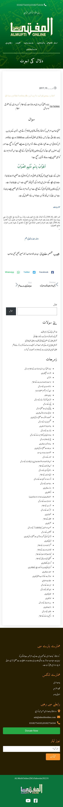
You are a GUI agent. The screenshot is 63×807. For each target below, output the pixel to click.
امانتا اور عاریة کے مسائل (44, 386)
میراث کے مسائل (46, 585)
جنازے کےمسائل (46, 431)
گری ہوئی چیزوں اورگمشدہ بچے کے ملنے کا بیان (39, 567)
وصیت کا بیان (47, 607)
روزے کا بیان (47, 488)
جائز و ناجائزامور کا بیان (45, 426)
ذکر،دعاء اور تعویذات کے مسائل (42, 479)
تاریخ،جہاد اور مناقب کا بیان (43, 413)
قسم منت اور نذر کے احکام (44, 545)
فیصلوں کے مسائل (46, 532)
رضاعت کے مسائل (45, 484)
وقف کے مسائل (46, 612)
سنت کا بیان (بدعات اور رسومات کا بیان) (40, 497)
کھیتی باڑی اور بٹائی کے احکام (43, 559)
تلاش (55, 305)
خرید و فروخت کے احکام (45, 466)
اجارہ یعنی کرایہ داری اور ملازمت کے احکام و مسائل (30, 95)
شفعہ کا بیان (48, 514)
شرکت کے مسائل (46, 510)
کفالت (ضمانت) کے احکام (43, 554)
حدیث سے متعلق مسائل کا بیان (43, 448)
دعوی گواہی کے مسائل (45, 470)
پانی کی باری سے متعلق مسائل (43, 408)
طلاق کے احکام (47, 519)
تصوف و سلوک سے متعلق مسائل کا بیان (41, 417)
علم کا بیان (48, 523)
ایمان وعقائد (47, 395)
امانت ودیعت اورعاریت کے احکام (41, 382)
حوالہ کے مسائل (47, 457)
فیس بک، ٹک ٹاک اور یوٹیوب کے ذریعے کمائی (45, 336)
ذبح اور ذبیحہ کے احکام (45, 475)
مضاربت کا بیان (46, 572)
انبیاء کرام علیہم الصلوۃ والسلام (43, 391)
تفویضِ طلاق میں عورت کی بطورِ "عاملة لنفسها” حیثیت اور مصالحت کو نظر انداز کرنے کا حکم (34, 345)
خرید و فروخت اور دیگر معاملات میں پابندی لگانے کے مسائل (35, 461)
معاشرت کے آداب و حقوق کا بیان (42, 576)
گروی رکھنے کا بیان (46, 563)
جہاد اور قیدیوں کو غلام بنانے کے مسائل (40, 435)
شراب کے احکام (46, 506)
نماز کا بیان (48, 598)
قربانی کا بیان (47, 541)
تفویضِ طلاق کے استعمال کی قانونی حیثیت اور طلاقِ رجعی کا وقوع (41, 341)
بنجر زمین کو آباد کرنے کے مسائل (42, 400)
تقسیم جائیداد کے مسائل (44, 422)
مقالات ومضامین (46, 581)
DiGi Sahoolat (36, 779)
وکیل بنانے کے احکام (45, 616)
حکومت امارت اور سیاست (44, 453)
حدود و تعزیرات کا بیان (45, 444)
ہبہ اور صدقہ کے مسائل (45, 603)
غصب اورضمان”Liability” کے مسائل (39, 528)
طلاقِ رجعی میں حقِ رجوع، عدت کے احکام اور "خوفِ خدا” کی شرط (40, 350)
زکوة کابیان (48, 492)
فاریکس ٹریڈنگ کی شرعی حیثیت (49, 332)
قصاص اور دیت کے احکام (44, 550)
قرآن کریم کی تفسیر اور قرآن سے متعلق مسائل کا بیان (37, 536)
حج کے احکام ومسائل (45, 439)
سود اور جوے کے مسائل (44, 501)
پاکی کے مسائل (47, 404)
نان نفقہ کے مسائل (46, 589)
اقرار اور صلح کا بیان (46, 373)
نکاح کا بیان (48, 594)
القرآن (49, 378)
